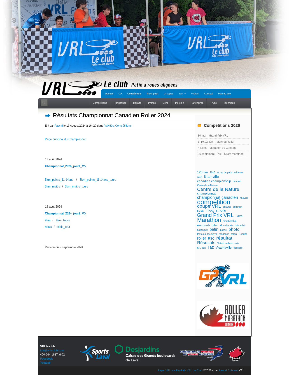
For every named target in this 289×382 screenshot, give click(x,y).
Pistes (179, 102)
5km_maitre (52, 186)
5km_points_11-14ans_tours (98, 179)
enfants (227, 206)
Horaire (137, 102)
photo (234, 229)
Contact (208, 93)
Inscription (152, 93)
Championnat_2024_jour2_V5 (65, 213)
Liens (165, 102)
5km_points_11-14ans (59, 179)
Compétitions (134, 93)
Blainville (211, 176)
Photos (195, 93)
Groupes (168, 93)
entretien (237, 206)
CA (120, 93)
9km (48, 220)
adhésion (239, 172)
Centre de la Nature (218, 189)
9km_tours (63, 220)
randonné (224, 234)
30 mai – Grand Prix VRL (213, 135)
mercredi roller (207, 225)
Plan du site (224, 93)
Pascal (58, 125)
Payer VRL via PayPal (171, 370)
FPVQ (210, 211)
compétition (213, 202)
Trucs (213, 102)
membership (229, 221)
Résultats (206, 243)
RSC (211, 238)
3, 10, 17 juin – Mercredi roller (216, 141)
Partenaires (197, 102)
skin (236, 243)
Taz (210, 247)
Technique (229, 102)
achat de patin (224, 172)
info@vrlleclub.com (52, 350)
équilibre (237, 247)
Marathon (209, 220)
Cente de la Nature (207, 185)
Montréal (240, 225)
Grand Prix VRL (215, 215)
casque (237, 181)
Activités (109, 125)
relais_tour (63, 226)
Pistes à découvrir (207, 234)
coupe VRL (209, 206)
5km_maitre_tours (76, 186)
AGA (199, 176)
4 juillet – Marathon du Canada (217, 147)
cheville (244, 198)
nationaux (202, 229)
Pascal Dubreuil (228, 370)
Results (243, 234)
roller (201, 238)
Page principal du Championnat (65, 139)
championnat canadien (217, 197)
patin (214, 229)
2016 (212, 172)
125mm (202, 172)
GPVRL (221, 211)
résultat (224, 238)
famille (200, 211)
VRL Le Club (195, 370)
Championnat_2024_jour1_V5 (65, 166)
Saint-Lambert (225, 243)
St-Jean (201, 247)
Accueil (109, 93)
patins (223, 229)
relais (48, 226)
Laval (239, 216)
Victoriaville (224, 247)
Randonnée (120, 102)
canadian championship (214, 181)
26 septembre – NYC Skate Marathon (221, 154)
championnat (206, 193)
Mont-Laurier (227, 225)
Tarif (182, 93)
